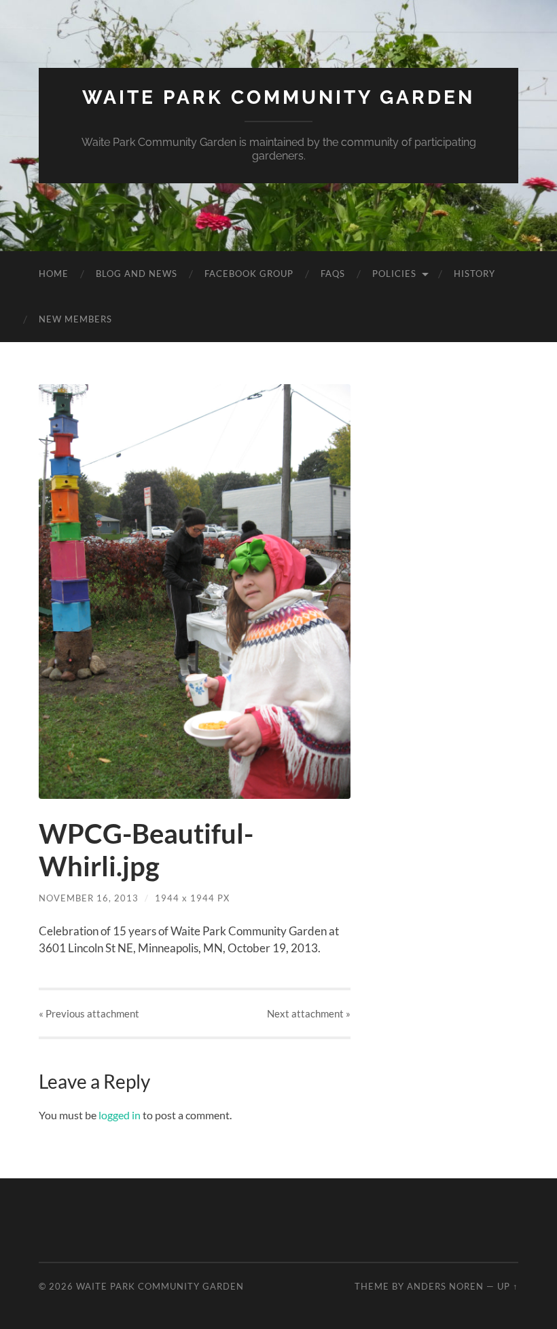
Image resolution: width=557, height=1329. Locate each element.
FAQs (333, 273)
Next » (309, 1013)
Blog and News (136, 273)
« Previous (89, 1013)
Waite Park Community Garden (278, 97)
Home (54, 273)
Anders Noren (445, 1286)
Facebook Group (248, 273)
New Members (75, 319)
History (474, 273)
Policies (394, 273)
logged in (119, 1114)
